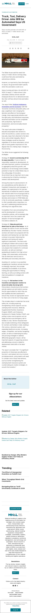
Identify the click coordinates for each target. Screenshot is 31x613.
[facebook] (10, 48)
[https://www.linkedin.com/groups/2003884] (15, 585)
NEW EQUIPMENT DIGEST (15, 594)
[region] (15, 606)
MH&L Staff (15, 37)
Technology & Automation (9, 12)
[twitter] (15, 48)
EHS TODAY (11, 592)
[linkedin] (13, 48)
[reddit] (18, 48)
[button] (3, 4)
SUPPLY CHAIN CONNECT (15, 596)
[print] (28, 48)
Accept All (15, 609)
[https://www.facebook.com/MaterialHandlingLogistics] (13, 585)
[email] (21, 48)
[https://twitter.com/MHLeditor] (17, 585)
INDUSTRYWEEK (19, 592)
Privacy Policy (16, 605)
